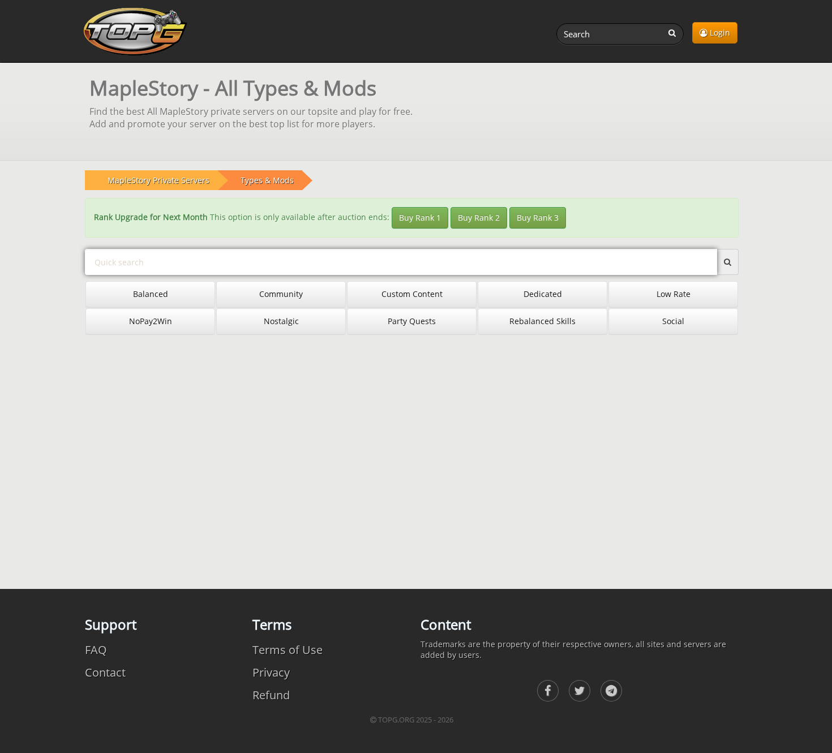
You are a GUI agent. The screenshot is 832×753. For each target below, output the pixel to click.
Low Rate (674, 294)
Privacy (271, 672)
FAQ (96, 649)
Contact (105, 672)
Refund (271, 695)
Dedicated (543, 294)
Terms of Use (287, 649)
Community (281, 294)
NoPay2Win (150, 321)
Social (673, 321)
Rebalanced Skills (542, 321)
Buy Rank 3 (538, 217)
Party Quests (412, 321)
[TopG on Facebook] (548, 691)
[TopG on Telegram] (611, 691)
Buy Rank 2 (479, 217)
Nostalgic (281, 321)
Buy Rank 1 (420, 217)
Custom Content (412, 294)
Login (718, 32)
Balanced (150, 294)
